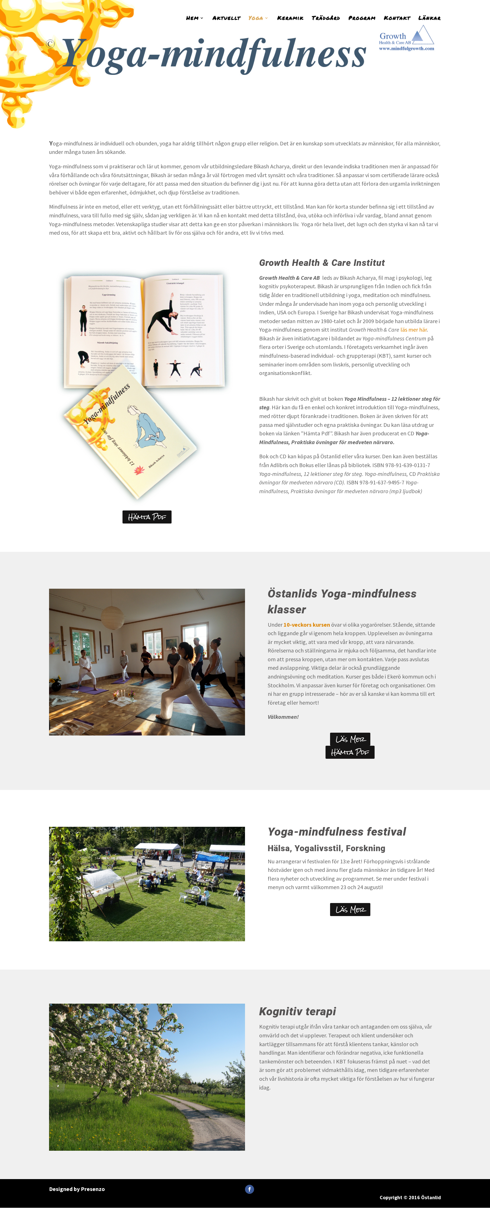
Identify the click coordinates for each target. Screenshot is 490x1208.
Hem (192, 19)
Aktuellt (226, 19)
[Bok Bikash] (144, 508)
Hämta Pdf (147, 517)
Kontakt (397, 19)
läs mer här (413, 329)
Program (362, 19)
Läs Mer (350, 739)
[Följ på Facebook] (249, 1189)
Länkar (430, 19)
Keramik (290, 19)
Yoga (256, 19)
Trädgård (326, 19)
